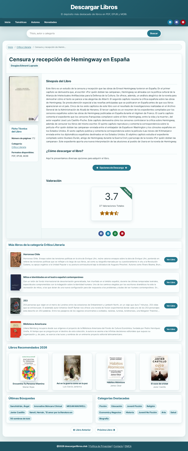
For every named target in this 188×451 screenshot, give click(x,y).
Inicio (7, 22)
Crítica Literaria (24, 47)
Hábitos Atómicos (116, 382)
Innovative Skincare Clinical (48, 406)
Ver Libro (171, 259)
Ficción (103, 406)
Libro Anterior (83, 429)
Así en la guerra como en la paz (72, 383)
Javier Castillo (17, 412)
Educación (116, 406)
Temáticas (20, 22)
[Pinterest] (183, 22)
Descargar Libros (94, 7)
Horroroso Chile (31, 254)
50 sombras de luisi (20, 418)
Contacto (118, 446)
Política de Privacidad (100, 446)
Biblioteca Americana (34, 324)
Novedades (50, 22)
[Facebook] (176, 22)
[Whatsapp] (115, 233)
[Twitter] (170, 22)
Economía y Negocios (110, 412)
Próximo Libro (104, 429)
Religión (151, 406)
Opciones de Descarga (112, 167)
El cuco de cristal (159, 383)
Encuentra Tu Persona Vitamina (28, 383)
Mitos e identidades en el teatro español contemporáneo (53, 277)
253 (25, 300)
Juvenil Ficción (134, 406)
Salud (173, 412)
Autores (35, 22)
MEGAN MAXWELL (76, 406)
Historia (130, 412)
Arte (164, 412)
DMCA (128, 446)
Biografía (104, 418)
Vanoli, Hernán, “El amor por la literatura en (50, 412)
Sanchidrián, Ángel (19, 406)
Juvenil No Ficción (148, 412)
